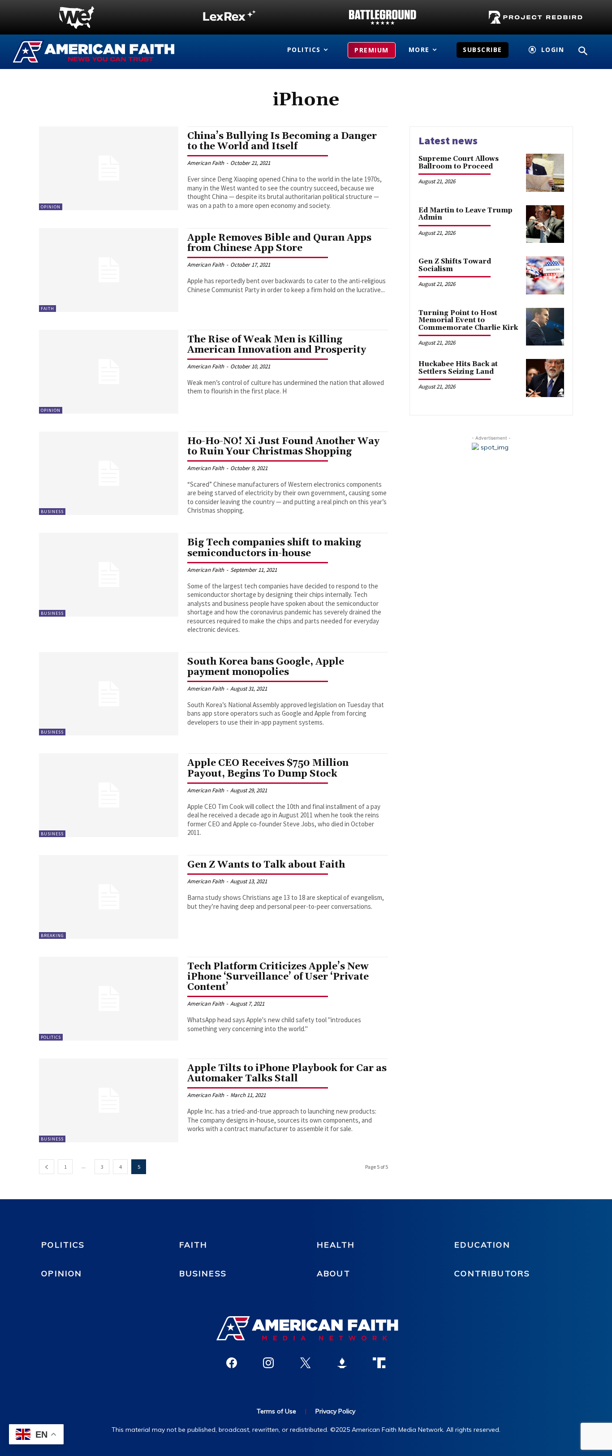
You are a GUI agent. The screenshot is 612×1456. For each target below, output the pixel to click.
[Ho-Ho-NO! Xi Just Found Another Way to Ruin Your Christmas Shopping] (108, 473)
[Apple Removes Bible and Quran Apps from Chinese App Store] (108, 270)
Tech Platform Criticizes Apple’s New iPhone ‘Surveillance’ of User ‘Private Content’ (278, 977)
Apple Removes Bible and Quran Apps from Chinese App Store (279, 243)
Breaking (52, 935)
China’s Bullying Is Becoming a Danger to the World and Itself (282, 141)
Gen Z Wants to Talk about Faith (266, 865)
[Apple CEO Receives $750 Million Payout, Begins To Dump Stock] (108, 795)
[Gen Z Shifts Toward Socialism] (545, 275)
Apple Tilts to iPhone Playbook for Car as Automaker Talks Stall (287, 1073)
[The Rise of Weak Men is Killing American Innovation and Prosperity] (108, 372)
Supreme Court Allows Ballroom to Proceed (458, 163)
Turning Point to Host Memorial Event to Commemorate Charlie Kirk (468, 320)
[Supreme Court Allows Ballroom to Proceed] (545, 173)
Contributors (492, 1273)
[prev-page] (46, 1166)
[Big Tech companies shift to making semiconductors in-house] (108, 575)
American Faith (205, 163)
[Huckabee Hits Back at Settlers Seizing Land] (545, 378)
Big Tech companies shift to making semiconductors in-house (274, 548)
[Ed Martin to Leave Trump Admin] (545, 224)
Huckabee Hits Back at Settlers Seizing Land (458, 368)
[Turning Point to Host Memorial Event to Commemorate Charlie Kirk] (545, 327)
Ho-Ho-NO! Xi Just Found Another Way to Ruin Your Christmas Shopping (283, 447)
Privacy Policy (335, 1411)
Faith (47, 308)
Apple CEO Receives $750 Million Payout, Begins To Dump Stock (268, 768)
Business (52, 511)
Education (482, 1245)
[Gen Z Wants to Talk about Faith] (108, 897)
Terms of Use (276, 1411)
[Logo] (76, 17)
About (333, 1273)
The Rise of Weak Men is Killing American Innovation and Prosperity (276, 345)
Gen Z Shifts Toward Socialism (454, 265)
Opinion (50, 207)
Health (336, 1245)
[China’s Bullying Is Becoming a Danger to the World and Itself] (108, 168)
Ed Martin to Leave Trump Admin (465, 214)
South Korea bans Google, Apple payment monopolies (265, 667)
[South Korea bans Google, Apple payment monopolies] (108, 694)
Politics (51, 1037)
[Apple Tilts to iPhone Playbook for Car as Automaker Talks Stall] (108, 1100)
